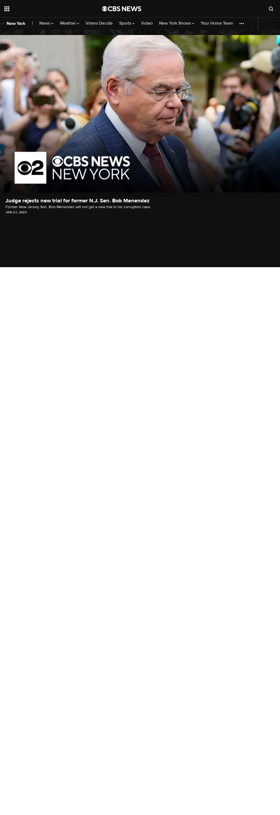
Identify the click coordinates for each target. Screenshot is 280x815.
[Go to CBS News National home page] (121, 8)
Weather (68, 23)
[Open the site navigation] (43, 8)
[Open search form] (271, 9)
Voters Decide (99, 23)
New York (16, 23)
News (45, 23)
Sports (125, 23)
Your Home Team (217, 23)
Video (147, 23)
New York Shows (175, 23)
